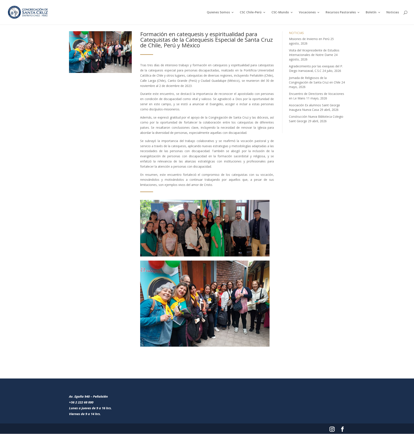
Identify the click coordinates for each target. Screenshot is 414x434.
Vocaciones (307, 12)
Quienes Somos (218, 12)
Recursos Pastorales (341, 12)
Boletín (371, 12)
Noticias (392, 12)
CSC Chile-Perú (251, 12)
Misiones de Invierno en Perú (309, 39)
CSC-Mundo (280, 12)
